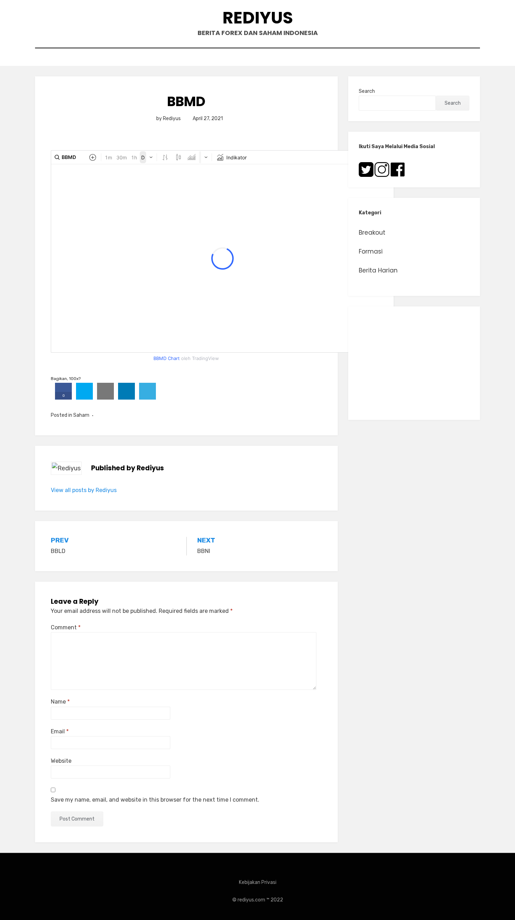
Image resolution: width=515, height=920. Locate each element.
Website (61, 761)
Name (60, 701)
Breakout (372, 232)
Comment (66, 627)
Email (60, 731)
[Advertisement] (414, 363)
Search (367, 91)
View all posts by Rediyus (84, 490)
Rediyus (257, 17)
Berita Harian (378, 270)
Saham (81, 415)
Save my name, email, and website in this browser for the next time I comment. (155, 799)
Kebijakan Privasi (257, 882)
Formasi (371, 251)
